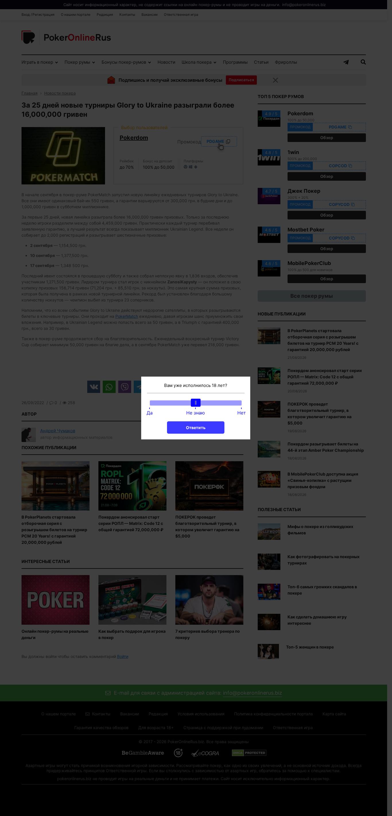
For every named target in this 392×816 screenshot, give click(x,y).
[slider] (196, 403)
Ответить (195, 427)
